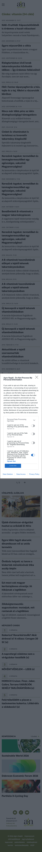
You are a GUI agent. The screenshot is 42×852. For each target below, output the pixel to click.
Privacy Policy (34, 474)
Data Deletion (8, 474)
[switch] (33, 426)
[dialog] (21, 426)
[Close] (37, 378)
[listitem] (21, 420)
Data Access (21, 474)
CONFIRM (12, 465)
